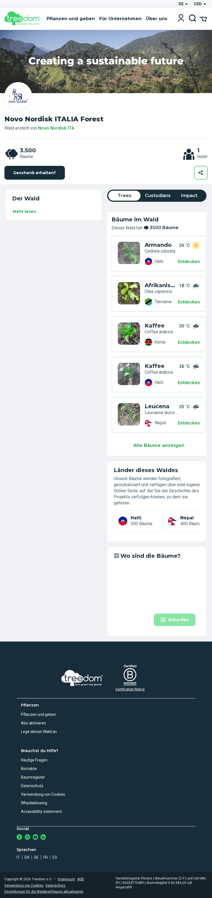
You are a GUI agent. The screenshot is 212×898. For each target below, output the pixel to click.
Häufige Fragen (34, 760)
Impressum (66, 879)
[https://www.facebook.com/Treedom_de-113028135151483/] (19, 837)
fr (45, 857)
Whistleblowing (34, 803)
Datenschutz (32, 786)
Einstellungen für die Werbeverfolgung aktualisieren (43, 892)
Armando (158, 245)
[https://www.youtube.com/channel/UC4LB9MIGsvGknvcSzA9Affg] (35, 837)
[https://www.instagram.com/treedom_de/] (27, 837)
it (18, 857)
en (27, 857)
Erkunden (178, 619)
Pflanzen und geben (38, 714)
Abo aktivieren (33, 723)
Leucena (157, 406)
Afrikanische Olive (161, 285)
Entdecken (189, 261)
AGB (80, 879)
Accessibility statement (41, 811)
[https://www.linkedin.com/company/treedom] (43, 837)
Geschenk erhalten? (34, 172)
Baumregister (33, 777)
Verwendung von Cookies (43, 794)
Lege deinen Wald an (39, 731)
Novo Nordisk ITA (56, 128)
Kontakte (29, 768)
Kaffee (155, 325)
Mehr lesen (24, 211)
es (54, 857)
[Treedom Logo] (23, 18)
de (36, 857)
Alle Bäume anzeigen (158, 445)
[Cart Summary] (203, 18)
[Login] (181, 18)
